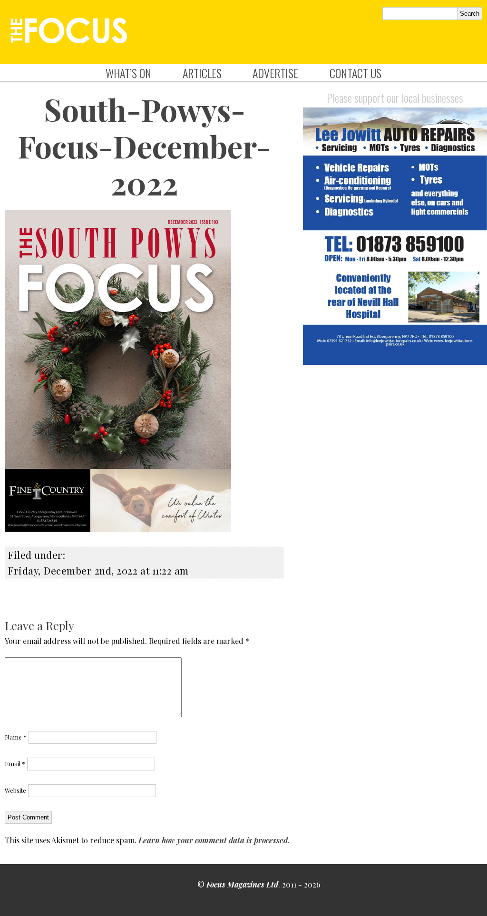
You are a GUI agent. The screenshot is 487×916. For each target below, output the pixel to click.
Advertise (275, 72)
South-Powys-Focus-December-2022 (144, 146)
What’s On (128, 72)
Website (15, 790)
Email (15, 764)
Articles (202, 72)
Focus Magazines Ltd (242, 884)
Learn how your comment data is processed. (214, 840)
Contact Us (355, 72)
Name (16, 737)
